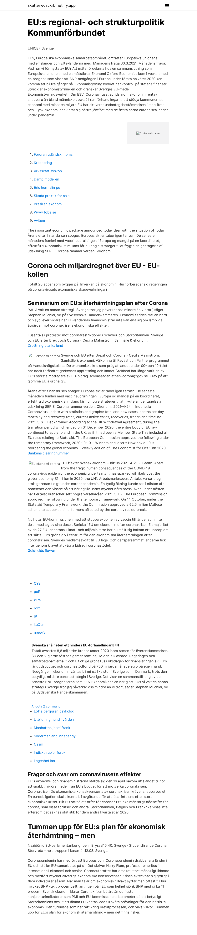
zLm (37, 600)
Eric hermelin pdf (48, 187)
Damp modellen (46, 179)
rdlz (37, 608)
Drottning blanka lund (45, 345)
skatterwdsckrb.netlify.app (52, 5)
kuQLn (39, 625)
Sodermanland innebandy (55, 736)
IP (35, 616)
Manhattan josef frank (52, 728)
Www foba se (45, 212)
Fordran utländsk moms (53, 154)
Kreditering (43, 163)
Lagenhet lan (44, 761)
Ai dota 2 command (46, 706)
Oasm (38, 744)
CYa (37, 583)
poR (37, 592)
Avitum (39, 220)
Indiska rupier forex (49, 752)
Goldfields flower (41, 551)
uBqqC (39, 633)
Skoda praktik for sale (51, 196)
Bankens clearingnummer (48, 453)
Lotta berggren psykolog (54, 711)
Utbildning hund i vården (54, 719)
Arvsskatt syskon (48, 171)
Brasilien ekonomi (48, 204)
